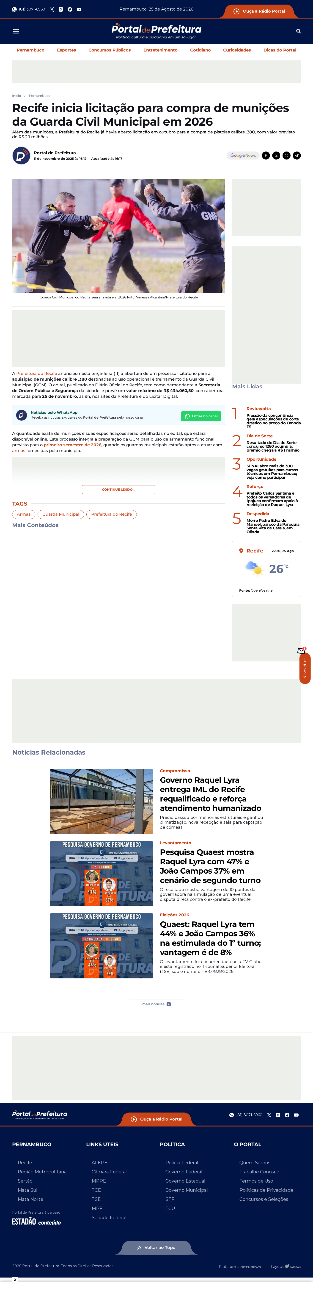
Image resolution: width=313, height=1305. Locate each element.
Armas (23, 514)
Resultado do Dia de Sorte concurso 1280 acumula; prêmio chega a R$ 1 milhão (273, 446)
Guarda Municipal (60, 514)
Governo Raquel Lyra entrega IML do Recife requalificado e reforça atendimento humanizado (210, 794)
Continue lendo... (118, 489)
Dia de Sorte (260, 436)
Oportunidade (261, 459)
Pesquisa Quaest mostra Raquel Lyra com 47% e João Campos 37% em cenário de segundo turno (210, 866)
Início (16, 96)
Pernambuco (30, 50)
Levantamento (175, 843)
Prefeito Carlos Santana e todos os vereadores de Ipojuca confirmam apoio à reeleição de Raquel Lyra (272, 499)
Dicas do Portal (280, 50)
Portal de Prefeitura (55, 152)
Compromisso (175, 771)
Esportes (66, 50)
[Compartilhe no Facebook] (266, 156)
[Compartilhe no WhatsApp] (287, 156)
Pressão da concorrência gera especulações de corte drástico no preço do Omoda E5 (274, 421)
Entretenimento (160, 50)
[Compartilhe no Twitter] (276, 156)
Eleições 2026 (174, 915)
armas (18, 450)
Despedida (258, 514)
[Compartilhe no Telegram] (297, 156)
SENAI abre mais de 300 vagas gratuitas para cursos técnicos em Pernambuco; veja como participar (272, 471)
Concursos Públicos (109, 50)
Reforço (255, 487)
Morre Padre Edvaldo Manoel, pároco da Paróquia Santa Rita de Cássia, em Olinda (273, 526)
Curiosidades (237, 50)
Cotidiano (200, 50)
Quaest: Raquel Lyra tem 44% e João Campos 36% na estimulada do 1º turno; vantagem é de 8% (210, 938)
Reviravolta (259, 409)
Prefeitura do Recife (36, 373)
